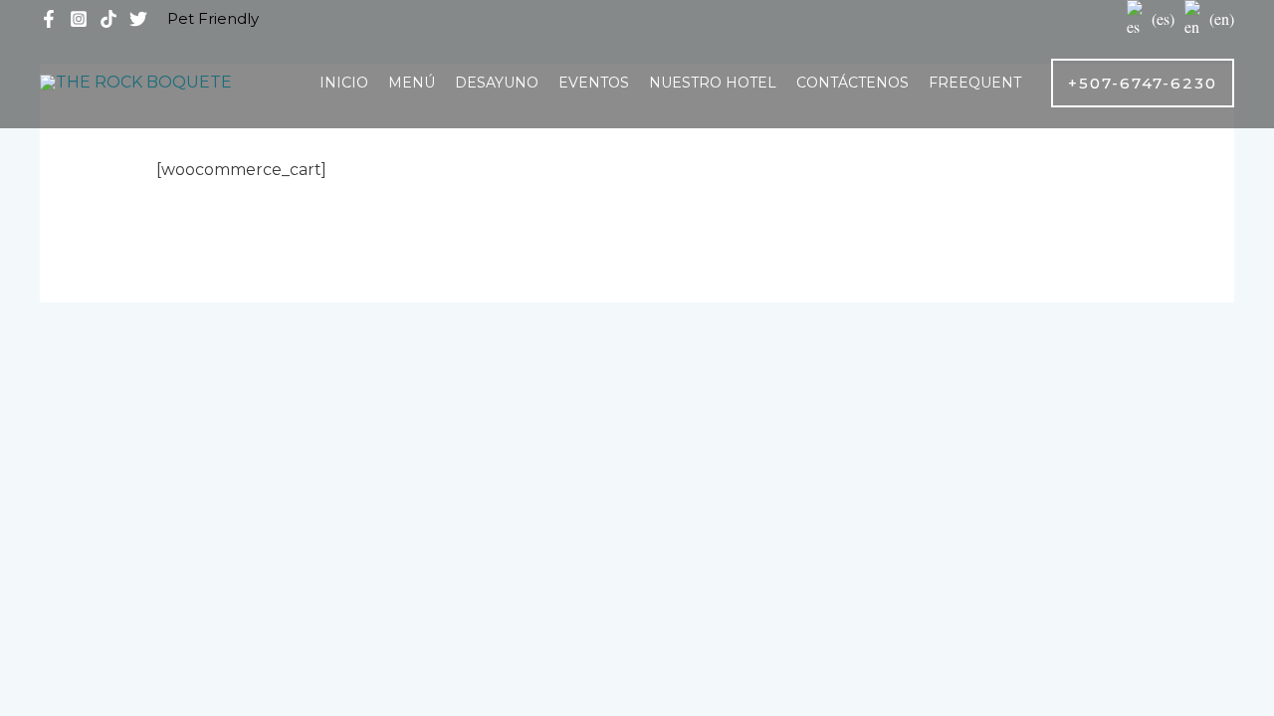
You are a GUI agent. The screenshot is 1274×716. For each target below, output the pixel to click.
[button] (1142, 83)
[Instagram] (79, 19)
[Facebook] (49, 19)
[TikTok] (108, 19)
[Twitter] (138, 19)
